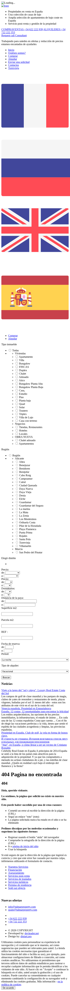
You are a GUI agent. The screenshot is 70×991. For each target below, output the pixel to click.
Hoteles (23, 430)
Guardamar (25, 502)
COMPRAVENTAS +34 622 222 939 (22, 29)
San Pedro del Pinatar (30, 552)
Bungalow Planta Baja (31, 387)
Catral (22, 482)
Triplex (23, 414)
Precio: (5, 569)
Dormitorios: (8, 588)
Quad (22, 403)
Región (5, 449)
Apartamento (26, 356)
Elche (22, 498)
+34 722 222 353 (17, 921)
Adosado (24, 377)
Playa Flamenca (27, 529)
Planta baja (25, 400)
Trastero (23, 410)
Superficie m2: (9, 608)
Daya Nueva (26, 488)
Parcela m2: (7, 619)
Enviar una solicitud (19, 62)
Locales (23, 433)
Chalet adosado (27, 440)
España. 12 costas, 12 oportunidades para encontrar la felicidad (35, 711)
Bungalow (24, 363)
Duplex (23, 370)
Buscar (6, 677)
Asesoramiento (16, 872)
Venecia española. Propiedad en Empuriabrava (26, 708)
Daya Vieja (25, 492)
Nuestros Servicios (18, 866)
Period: (5, 653)
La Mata (23, 512)
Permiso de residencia (19, 885)
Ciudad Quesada (28, 485)
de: (3, 572)
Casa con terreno (28, 420)
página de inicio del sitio (25, 846)
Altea (22, 461)
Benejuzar (24, 465)
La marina (24, 509)
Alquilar (12, 59)
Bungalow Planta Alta (31, 383)
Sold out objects (16, 888)
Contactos (13, 65)
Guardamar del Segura (31, 505)
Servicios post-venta (19, 876)
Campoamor (25, 478)
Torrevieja (13, 68)
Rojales (23, 535)
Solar (22, 407)
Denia (22, 495)
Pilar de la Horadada (30, 525)
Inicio (11, 49)
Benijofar (24, 472)
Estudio (23, 393)
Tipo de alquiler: (10, 665)
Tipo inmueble (9, 344)
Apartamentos (26, 443)
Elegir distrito (8, 558)
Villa (21, 360)
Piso (21, 397)
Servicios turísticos (18, 882)
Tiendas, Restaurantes (30, 427)
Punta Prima (25, 532)
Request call (8, 35)
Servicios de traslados (19, 879)
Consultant (21, 35)
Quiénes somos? (17, 53)
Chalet (22, 373)
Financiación (15, 869)
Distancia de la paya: (12, 597)
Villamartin (25, 546)
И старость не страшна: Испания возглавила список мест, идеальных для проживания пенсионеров (34, 740)
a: (2, 575)
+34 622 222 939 (17, 918)
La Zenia (24, 515)
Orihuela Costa (27, 522)
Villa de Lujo (26, 417)
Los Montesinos (27, 519)
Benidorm (24, 468)
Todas (15, 350)
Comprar (13, 56)
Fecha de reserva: (10, 643)
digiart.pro (26, 936)
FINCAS (24, 366)
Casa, (22, 390)
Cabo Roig (25, 475)
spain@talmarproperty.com (22, 909)
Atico (22, 380)
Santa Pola (25, 539)
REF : (4, 631)
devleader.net (32, 933)
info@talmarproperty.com (22, 906)
